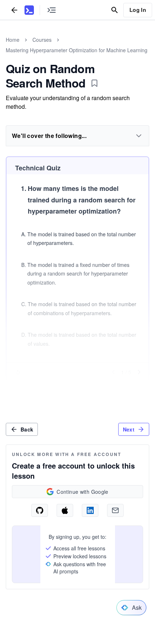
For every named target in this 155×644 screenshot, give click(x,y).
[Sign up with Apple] (65, 510)
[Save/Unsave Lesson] (94, 83)
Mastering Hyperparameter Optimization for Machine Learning (76, 50)
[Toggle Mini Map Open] (51, 10)
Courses (42, 39)
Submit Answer (77, 386)
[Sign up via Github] (39, 510)
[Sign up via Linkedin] (90, 510)
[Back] (14, 10)
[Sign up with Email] (115, 510)
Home (12, 39)
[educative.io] (29, 10)
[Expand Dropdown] (138, 135)
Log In (137, 10)
